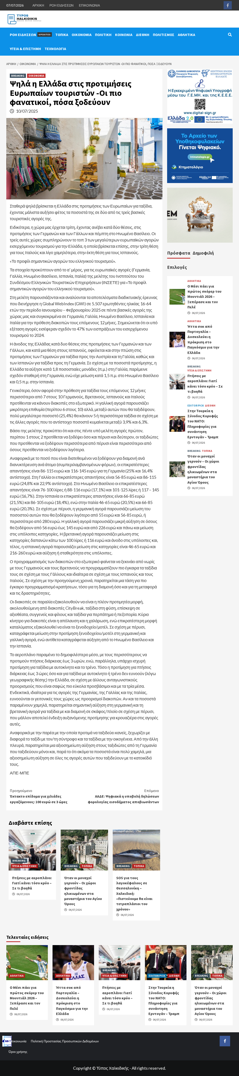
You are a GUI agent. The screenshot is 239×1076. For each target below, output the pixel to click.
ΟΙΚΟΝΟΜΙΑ (81, 34)
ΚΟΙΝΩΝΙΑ (123, 34)
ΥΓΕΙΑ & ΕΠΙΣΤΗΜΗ (25, 48)
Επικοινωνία (17, 1041)
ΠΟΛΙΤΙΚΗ (103, 34)
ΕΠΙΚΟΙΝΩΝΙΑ (89, 5)
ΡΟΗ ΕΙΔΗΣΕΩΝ (61, 5)
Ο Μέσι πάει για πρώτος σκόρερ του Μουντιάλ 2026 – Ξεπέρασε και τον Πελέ (204, 296)
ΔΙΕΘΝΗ (142, 34)
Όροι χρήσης (18, 1052)
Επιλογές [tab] (177, 267)
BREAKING (18, 75)
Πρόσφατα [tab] (178, 253)
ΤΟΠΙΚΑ (61, 34)
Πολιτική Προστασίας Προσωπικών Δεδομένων (65, 1041)
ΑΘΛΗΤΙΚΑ (186, 34)
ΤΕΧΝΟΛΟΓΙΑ (55, 48)
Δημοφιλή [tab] (203, 253)
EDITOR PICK (195, 405)
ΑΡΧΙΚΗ (38, 5)
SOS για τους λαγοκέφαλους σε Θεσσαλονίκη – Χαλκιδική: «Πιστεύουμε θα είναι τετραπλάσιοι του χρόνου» (134, 893)
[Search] (230, 34)
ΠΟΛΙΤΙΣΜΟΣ (163, 34)
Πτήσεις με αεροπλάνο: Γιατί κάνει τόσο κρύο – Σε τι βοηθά (32, 883)
